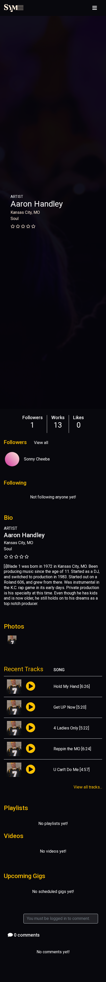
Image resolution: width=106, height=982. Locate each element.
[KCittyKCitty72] (12, 459)
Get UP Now (64, 707)
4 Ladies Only (66, 728)
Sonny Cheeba (37, 459)
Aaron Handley (37, 204)
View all (41, 442)
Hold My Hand (66, 686)
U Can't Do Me (66, 769)
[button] (30, 686)
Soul (15, 218)
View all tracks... (88, 787)
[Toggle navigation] (94, 8)
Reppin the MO (67, 748)
